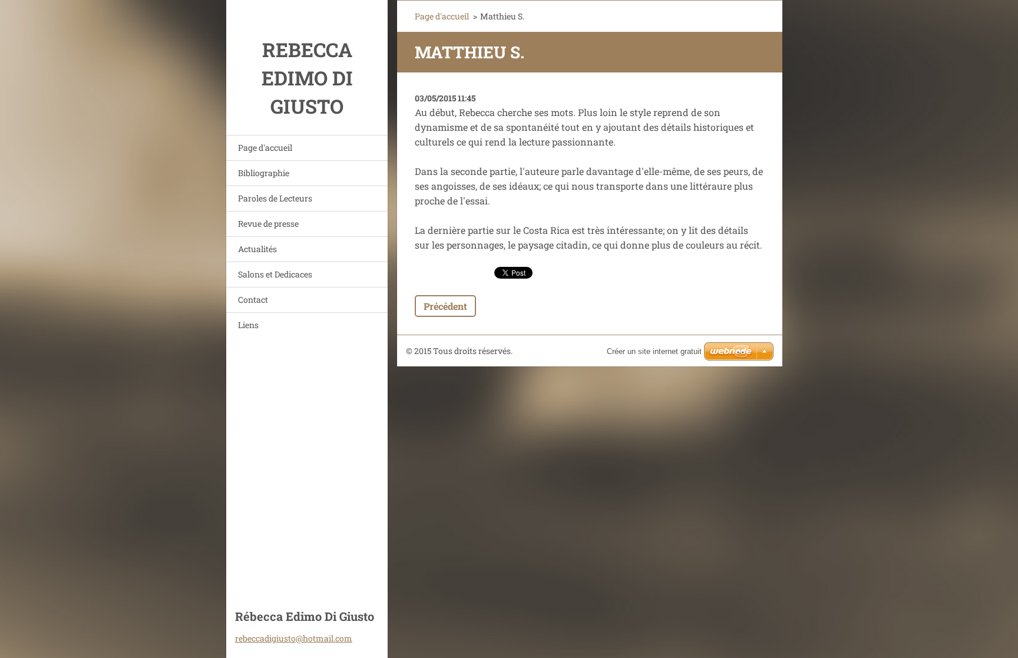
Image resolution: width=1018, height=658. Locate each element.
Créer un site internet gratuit (654, 351)
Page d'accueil (265, 147)
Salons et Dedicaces (275, 274)
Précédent (445, 306)
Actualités (257, 248)
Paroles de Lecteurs (275, 198)
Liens (248, 324)
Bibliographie (263, 172)
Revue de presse (268, 223)
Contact (253, 299)
